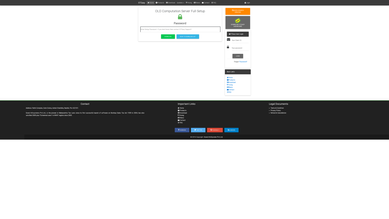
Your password (237, 48)
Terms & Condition (277, 108)
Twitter (199, 130)
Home (152, 3)
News (198, 3)
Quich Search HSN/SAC (239, 11)
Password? (243, 62)
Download (171, 3)
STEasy (141, 3)
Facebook (183, 130)
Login (248, 3)
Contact (206, 3)
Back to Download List (188, 36)
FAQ (214, 3)
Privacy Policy (275, 110)
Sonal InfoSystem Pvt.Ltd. (213, 137)
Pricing (189, 3)
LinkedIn (232, 130)
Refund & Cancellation (278, 113)
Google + (216, 130)
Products (161, 3)
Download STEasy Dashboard (238, 25)
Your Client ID (236, 40)
